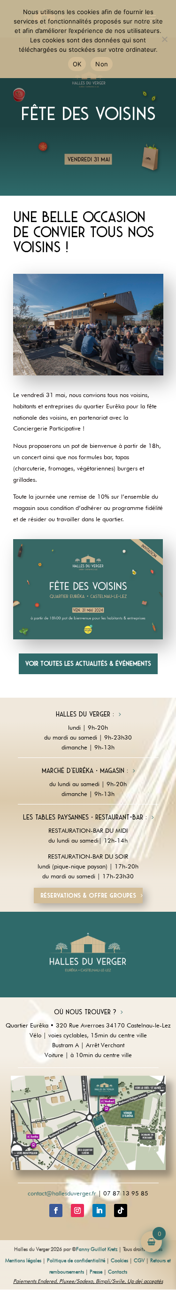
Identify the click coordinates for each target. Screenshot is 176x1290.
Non (101, 64)
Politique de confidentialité (76, 1260)
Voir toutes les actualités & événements (88, 663)
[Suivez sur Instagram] (77, 1210)
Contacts (117, 1271)
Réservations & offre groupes (88, 895)
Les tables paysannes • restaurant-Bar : (85, 817)
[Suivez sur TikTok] (120, 1210)
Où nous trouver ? (85, 1012)
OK (77, 64)
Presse (96, 1271)
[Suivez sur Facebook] (55, 1210)
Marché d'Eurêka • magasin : (85, 770)
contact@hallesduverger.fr (62, 1193)
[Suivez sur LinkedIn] (99, 1210)
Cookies (119, 1260)
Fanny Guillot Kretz (96, 1249)
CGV (139, 1260)
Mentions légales (23, 1260)
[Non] (164, 39)
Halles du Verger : (85, 714)
